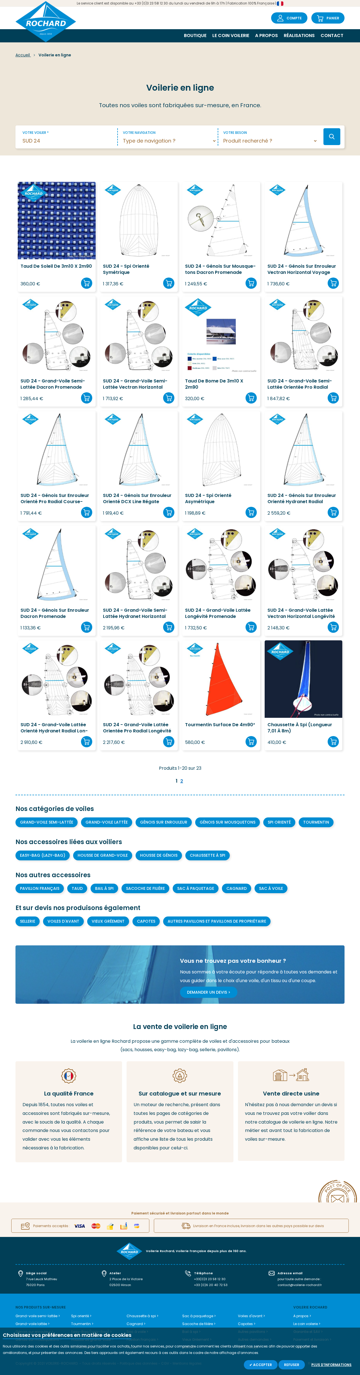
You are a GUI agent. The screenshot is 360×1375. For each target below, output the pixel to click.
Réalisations (299, 35)
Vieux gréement (108, 921)
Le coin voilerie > (306, 1323)
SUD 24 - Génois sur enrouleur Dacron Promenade (55, 613)
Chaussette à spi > (142, 1316)
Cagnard (236, 888)
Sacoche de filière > (198, 1323)
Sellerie (27, 921)
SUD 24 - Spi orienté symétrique (126, 269)
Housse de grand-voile (103, 855)
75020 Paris (35, 1285)
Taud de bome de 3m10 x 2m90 (214, 384)
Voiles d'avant (63, 921)
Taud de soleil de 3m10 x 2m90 (56, 266)
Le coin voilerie (230, 35)
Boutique (195, 35)
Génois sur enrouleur (163, 822)
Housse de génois (158, 855)
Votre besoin (235, 132)
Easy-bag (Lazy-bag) (42, 855)
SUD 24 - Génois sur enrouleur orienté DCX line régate (137, 498)
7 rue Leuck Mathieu (41, 1279)
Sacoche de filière (145, 888)
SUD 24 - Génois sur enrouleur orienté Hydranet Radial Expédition (301, 498)
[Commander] (86, 283)
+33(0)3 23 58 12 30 (210, 1279)
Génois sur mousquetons (227, 822)
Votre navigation (139, 132)
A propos (266, 35)
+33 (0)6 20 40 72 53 (211, 1285)
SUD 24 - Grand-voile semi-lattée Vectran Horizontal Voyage (135, 384)
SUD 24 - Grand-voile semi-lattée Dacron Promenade (53, 384)
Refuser (291, 1364)
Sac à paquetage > (199, 1316)
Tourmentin (316, 822)
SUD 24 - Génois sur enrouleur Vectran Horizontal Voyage (301, 269)
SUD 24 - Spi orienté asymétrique (208, 498)
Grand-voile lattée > (32, 1323)
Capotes (146, 921)
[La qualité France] (68, 1111)
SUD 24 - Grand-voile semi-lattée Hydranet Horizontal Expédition (135, 613)
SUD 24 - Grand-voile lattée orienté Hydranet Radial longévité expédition (54, 728)
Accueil (23, 55)
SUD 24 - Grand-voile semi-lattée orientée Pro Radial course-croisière (299, 384)
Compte (294, 18)
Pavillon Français (39, 888)
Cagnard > (136, 1323)
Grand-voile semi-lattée (46, 822)
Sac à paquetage (195, 888)
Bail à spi (104, 888)
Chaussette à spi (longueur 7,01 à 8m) (299, 728)
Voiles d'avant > (251, 1316)
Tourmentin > (82, 1323)
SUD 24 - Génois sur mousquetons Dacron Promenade (220, 269)
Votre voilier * (35, 132)
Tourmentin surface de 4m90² (220, 725)
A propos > (302, 1316)
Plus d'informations (331, 1364)
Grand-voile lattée (107, 822)
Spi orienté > (81, 1316)
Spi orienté (279, 822)
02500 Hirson (120, 1285)
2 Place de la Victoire (126, 1279)
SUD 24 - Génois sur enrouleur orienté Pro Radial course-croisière (55, 498)
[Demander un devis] (291, 1111)
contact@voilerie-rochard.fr (300, 1285)
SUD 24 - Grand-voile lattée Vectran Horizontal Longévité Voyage (301, 613)
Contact (332, 35)
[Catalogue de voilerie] (180, 1111)
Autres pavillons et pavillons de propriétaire (217, 921)
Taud (77, 888)
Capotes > (246, 1323)
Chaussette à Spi (207, 855)
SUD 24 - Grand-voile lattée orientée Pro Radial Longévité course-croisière (137, 728)
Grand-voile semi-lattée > (37, 1316)
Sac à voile (271, 888)
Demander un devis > (208, 992)
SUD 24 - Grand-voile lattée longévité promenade (218, 613)
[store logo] (45, 22)
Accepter (262, 1364)
